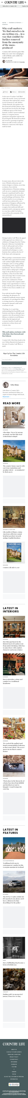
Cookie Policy (14, 1059)
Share (6, 92)
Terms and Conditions (14, 1054)
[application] (14, 224)
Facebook (14, 1064)
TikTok (14, 1074)
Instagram (14, 1062)
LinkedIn (14, 1071)
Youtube (14, 1067)
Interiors (5, 24)
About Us (14, 1049)
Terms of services (17, 367)
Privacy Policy (14, 1057)
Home (4, 22)
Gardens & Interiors (15, 22)
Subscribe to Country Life (10, 6)
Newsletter (22, 92)
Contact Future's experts (14, 1052)
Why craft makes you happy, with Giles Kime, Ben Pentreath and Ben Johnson (13, 334)
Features (22, 62)
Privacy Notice (18, 369)
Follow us (14, 92)
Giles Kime (9, 60)
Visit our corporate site (17, 1092)
